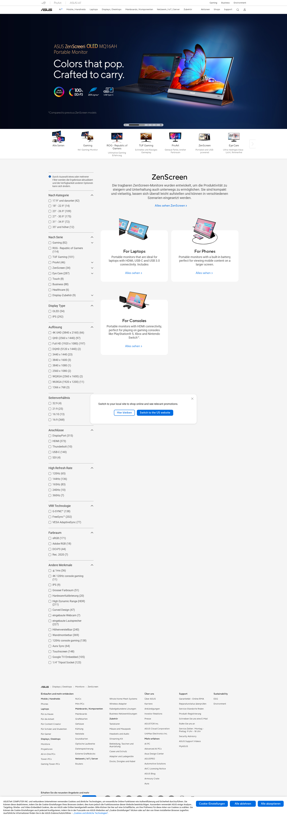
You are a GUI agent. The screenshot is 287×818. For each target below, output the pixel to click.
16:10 (51, 413)
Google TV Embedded (61, 656)
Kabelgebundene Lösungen (122, 708)
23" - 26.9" (54, 210)
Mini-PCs (79, 704)
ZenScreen (54, 267)
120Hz (52, 472)
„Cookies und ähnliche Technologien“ (90, 813)
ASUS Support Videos (190, 741)
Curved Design (56, 609)
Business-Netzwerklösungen (123, 713)
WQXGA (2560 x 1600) (61, 375)
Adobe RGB (55, 542)
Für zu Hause (47, 714)
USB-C (52, 451)
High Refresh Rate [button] (60, 468)
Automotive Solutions (155, 763)
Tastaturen (114, 724)
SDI (50, 456)
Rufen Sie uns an (187, 723)
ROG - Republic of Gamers (63, 247)
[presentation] (49, 176)
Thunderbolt (55, 445)
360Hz (52, 494)
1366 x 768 (55, 386)
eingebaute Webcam (60, 614)
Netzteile (79, 734)
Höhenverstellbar (58, 628)
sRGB (51, 537)
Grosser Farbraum (59, 589)
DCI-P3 (52, 548)
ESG (216, 699)
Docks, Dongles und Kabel (122, 761)
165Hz (52, 483)
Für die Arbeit (47, 719)
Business (225, 2)
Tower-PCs (46, 759)
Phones (44, 704)
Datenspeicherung (84, 748)
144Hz (52, 478)
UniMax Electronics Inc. (156, 733)
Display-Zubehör (58, 294)
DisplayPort (55, 434)
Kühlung (79, 729)
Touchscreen (55, 650)
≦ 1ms (52, 569)
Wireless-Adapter (118, 704)
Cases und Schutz (118, 751)
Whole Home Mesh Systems (123, 699)
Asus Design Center (154, 753)
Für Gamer (46, 734)
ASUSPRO (149, 758)
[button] (213, 3)
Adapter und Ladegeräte (121, 756)
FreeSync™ (54, 516)
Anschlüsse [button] (56, 430)
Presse (147, 718)
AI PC (147, 744)
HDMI (51, 440)
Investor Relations (153, 713)
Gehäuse (79, 724)
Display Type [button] (56, 305)
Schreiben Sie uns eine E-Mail (193, 718)
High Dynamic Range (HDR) (64, 600)
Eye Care (53, 272)
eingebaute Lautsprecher (62, 620)
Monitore (45, 744)
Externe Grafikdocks (85, 753)
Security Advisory (187, 736)
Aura (146, 783)
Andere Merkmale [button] (60, 565)
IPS (50, 315)
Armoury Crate (151, 778)
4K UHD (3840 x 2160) (61, 331)
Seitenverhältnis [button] (59, 398)
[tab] (125, 125)
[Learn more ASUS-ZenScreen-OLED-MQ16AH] (143, 128)
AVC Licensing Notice (155, 768)
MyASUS (183, 746)
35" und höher (56, 226)
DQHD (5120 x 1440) (60, 348)
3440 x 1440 (55, 353)
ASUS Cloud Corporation (157, 728)
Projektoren (46, 749)
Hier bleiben (124, 412)
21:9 (51, 407)
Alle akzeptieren (271, 803)
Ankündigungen (152, 708)
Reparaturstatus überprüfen (192, 704)
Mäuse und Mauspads (120, 729)
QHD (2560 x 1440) (59, 337)
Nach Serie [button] (55, 237)
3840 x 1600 (55, 359)
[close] (192, 398)
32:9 (51, 402)
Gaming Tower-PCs (50, 764)
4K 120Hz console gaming (63, 575)
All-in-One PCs (48, 754)
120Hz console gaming (62, 639)
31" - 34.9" (54, 221)
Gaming (53, 241)
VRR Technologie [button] (59, 506)
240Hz (52, 489)
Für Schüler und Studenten (54, 729)
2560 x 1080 (55, 370)
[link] (46, 10)
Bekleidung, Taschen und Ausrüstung (121, 745)
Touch (52, 278)
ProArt (52, 261)
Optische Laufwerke (85, 744)
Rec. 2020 (54, 553)
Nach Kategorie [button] (58, 195)
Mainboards (81, 714)
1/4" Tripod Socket (59, 661)
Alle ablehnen (243, 803)
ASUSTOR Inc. (151, 723)
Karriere (148, 704)
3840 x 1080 (55, 364)
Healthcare (54, 289)
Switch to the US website (155, 412)
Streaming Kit (116, 739)
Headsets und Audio (119, 734)
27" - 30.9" (54, 215)
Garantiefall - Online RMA (191, 699)
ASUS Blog (149, 773)
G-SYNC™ (53, 510)
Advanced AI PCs (153, 748)
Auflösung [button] (55, 327)
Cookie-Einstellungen (212, 803)
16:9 (51, 418)
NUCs (78, 699)
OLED (51, 310)
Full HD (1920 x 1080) (61, 342)
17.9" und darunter (59, 199)
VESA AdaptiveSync (60, 521)
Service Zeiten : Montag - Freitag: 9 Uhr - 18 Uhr (191, 730)
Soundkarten (81, 739)
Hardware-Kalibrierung (61, 594)
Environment (240, 2)
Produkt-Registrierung (190, 713)
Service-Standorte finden (191, 708)
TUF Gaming (55, 256)
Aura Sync (54, 645)
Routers (79, 764)
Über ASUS (150, 699)
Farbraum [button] (54, 532)
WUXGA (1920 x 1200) (61, 381)
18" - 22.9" (54, 205)
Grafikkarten (81, 719)
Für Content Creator (51, 724)
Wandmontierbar (58, 634)
